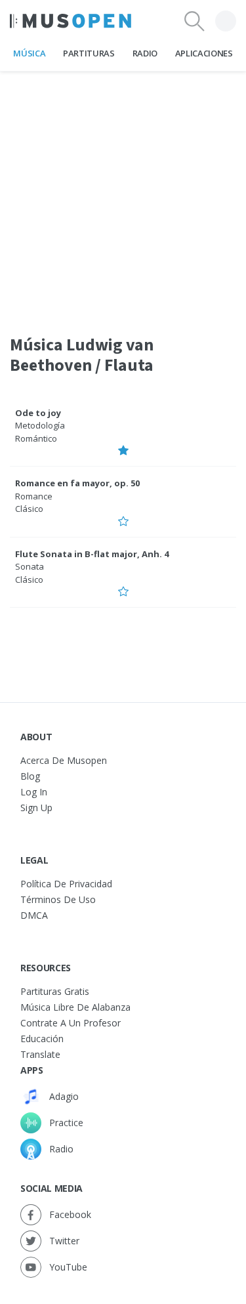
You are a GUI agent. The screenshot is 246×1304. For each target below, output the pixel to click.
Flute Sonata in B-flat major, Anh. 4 (92, 554)
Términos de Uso (58, 899)
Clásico (29, 509)
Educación (42, 1038)
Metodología (40, 425)
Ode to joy (38, 413)
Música (29, 53)
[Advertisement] (123, 195)
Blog (30, 776)
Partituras (89, 53)
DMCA (34, 915)
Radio (145, 53)
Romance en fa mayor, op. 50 (77, 483)
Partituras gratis (54, 991)
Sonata (29, 566)
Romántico (36, 438)
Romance (33, 496)
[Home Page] (70, 21)
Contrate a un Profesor (70, 1023)
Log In (33, 792)
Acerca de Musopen (63, 760)
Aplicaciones (204, 53)
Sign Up (36, 807)
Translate (40, 1054)
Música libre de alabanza (75, 1007)
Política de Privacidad (66, 883)
